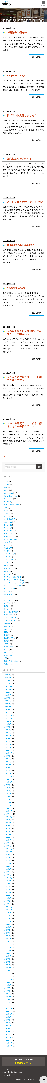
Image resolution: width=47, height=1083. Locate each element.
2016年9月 (7, 820)
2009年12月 (8, 1043)
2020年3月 (7, 707)
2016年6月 (7, 828)
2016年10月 (8, 817)
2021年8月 (7, 678)
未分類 (6, 635)
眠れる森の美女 (9, 647)
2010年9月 (7, 1017)
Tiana (6, 508)
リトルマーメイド (10, 618)
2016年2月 (7, 840)
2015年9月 (7, 855)
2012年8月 (7, 953)
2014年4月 (7, 895)
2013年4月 (7, 930)
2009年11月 (8, 1046)
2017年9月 (7, 785)
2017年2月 (7, 805)
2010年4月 (7, 1032)
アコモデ (7, 516)
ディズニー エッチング (12, 577)
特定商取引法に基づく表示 (13, 1072)
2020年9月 (7, 689)
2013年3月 (7, 933)
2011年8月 (7, 985)
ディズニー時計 (9, 589)
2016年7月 (7, 826)
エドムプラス (8, 531)
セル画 (6, 562)
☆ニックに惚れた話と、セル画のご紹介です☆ (24, 379)
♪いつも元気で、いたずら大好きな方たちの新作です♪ (24, 425)
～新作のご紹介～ (17, 32)
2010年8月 (7, 1020)
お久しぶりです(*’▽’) (19, 158)
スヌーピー (8, 557)
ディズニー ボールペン (12, 586)
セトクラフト (8, 560)
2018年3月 (7, 768)
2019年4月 (7, 739)
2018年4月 (7, 765)
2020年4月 (7, 704)
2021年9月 (7, 675)
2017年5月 (7, 797)
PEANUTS (7, 502)
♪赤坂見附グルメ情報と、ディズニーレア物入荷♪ (24, 333)
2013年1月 (7, 939)
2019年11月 (8, 718)
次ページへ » (6, 457)
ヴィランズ (8, 525)
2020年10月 (8, 686)
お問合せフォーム (23, 1062)
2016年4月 (7, 834)
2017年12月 (8, 776)
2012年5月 (7, 962)
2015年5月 (7, 866)
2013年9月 (7, 915)
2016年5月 (7, 831)
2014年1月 (7, 904)
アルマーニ (8, 522)
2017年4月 (7, 799)
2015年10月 (8, 852)
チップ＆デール (9, 568)
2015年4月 (7, 869)
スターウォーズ (9, 554)
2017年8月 (7, 788)
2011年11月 (8, 979)
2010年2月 (7, 1037)
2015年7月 (7, 860)
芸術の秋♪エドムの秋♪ (20, 244)
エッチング (8, 528)
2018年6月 (7, 759)
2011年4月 (7, 997)
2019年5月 (7, 736)
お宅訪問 (7, 542)
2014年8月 (7, 884)
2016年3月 (7, 837)
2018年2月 (7, 770)
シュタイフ (8, 548)
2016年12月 (8, 811)
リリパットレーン (10, 620)
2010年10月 (8, 1014)
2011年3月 (7, 1000)
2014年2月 (7, 901)
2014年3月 (7, 898)
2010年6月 (7, 1026)
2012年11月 (8, 944)
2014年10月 (8, 878)
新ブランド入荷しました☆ (22, 115)
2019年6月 (7, 733)
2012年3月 (7, 968)
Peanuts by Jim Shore (11, 505)
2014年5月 (7, 892)
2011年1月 (7, 1005)
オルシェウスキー (10, 539)
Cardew (6, 484)
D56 (5, 487)
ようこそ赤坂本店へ (11, 612)
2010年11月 (8, 1011)
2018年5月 (7, 762)
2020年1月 (7, 712)
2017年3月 (7, 802)
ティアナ (7, 571)
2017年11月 (8, 779)
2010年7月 (7, 1023)
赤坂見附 (7, 664)
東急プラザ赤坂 (9, 638)
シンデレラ (8, 551)
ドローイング (8, 594)
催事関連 (7, 626)
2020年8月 (7, 692)
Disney (6, 490)
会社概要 (7, 1069)
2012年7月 (7, 956)
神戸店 (6, 650)
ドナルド (7, 591)
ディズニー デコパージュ (13, 580)
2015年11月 (8, 849)
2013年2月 (7, 936)
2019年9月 (7, 724)
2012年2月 (7, 971)
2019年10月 (8, 721)
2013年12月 (8, 907)
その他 (6, 565)
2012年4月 (7, 965)
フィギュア (8, 603)
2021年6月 (7, 683)
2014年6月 (7, 889)
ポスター (7, 606)
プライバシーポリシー (11, 1075)
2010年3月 (7, 1034)
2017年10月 (8, 782)
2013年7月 (7, 921)
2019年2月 (7, 744)
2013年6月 (7, 924)
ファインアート (9, 600)
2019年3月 (7, 741)
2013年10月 (8, 913)
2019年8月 (7, 727)
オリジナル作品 (9, 537)
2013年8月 (7, 918)
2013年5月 (7, 927)
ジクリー (7, 545)
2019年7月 (7, 730)
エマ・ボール (8, 534)
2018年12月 (8, 750)
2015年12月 (8, 846)
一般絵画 (7, 623)
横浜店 (6, 641)
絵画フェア (8, 652)
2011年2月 (7, 1002)
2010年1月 (7, 1040)
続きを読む (36, 57)
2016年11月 (8, 814)
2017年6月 (7, 794)
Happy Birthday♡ (17, 75)
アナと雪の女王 (9, 519)
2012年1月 (7, 973)
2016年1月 (7, 843)
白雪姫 (6, 644)
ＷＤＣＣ (7, 513)
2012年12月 (8, 942)
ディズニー (8, 574)
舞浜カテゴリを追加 (11, 661)
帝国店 (6, 632)
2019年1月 (7, 747)
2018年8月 (7, 756)
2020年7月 (7, 695)
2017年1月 (7, 808)
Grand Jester (8, 499)
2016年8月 (7, 823)
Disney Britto (8, 493)
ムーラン (7, 609)
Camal (6, 481)
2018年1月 (7, 773)
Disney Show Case (10, 496)
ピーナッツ (8, 597)
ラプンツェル (8, 615)
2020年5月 (7, 701)
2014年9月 (7, 881)
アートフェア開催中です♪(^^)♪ (25, 201)
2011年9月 (7, 982)
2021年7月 (7, 681)
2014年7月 (7, 886)
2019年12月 (8, 715)
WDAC (6, 510)
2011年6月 (7, 991)
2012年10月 (8, 947)
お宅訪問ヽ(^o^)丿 (17, 288)
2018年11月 (8, 753)
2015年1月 (7, 872)
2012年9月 (7, 950)
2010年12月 (8, 1008)
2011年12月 (8, 976)
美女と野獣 (8, 655)
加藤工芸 (7, 629)
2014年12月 (8, 875)
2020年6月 (7, 698)
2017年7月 (7, 791)
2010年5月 (7, 1029)
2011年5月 (7, 994)
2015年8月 (7, 857)
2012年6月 (7, 959)
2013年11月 (8, 910)
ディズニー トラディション (14, 583)
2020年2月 (7, 710)
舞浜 (5, 658)
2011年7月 (7, 988)
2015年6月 (7, 863)
